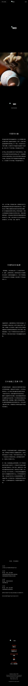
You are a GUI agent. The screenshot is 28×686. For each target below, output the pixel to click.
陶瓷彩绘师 (14, 650)
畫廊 (14, 659)
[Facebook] (15, 668)
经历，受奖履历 (14, 663)
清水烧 (14, 646)
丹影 (14, 654)
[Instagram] (13, 668)
